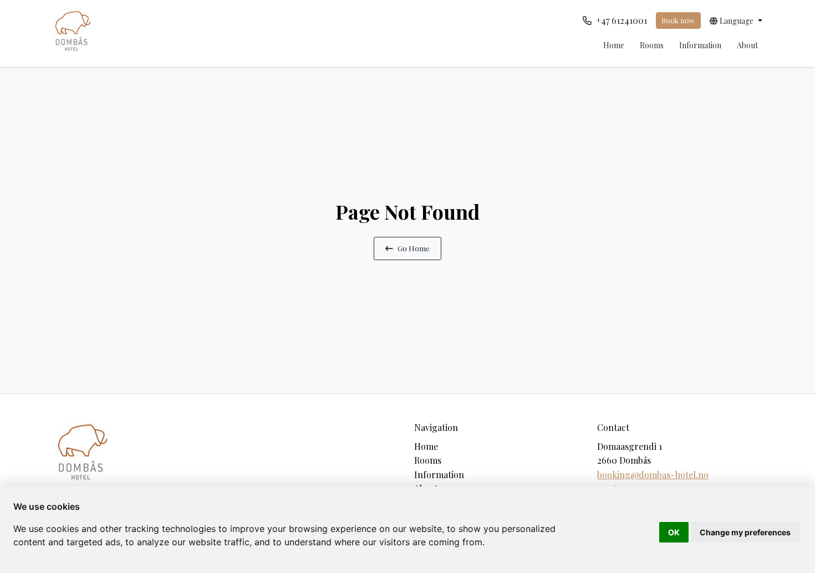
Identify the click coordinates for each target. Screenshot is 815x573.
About (747, 45)
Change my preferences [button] (745, 532)
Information (700, 45)
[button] (736, 20)
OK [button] (674, 532)
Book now (678, 20)
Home (613, 45)
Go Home (414, 248)
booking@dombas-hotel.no (653, 474)
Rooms (652, 45)
